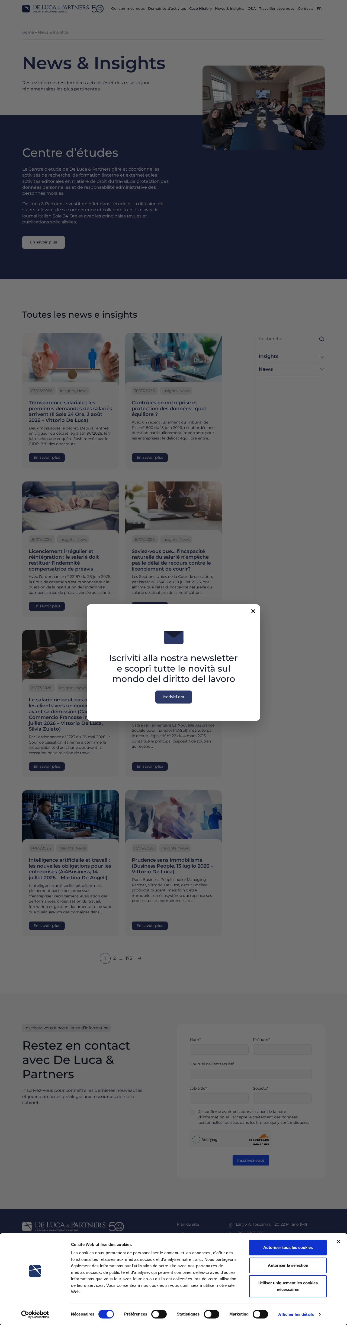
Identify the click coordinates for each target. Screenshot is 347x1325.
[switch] (159, 1314)
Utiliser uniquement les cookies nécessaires (288, 1286)
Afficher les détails (296, 1314)
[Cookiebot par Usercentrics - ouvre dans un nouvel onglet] (35, 1314)
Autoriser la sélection (288, 1265)
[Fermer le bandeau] (338, 1241)
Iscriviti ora (173, 697)
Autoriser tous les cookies (288, 1247)
